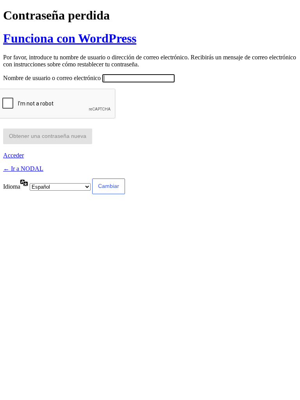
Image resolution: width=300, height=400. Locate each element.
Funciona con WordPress (69, 38)
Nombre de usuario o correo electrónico (52, 78)
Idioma (11, 186)
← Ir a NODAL (23, 168)
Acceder (13, 155)
